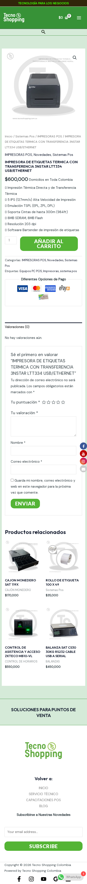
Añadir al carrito (49, 243)
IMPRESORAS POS (49, 136)
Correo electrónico (26, 462)
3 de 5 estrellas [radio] (54, 402)
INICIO (43, 788)
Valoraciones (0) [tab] (17, 327)
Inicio (8, 136)
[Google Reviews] (56, 879)
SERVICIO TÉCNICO (43, 794)
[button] (43, 32)
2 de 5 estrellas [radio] (49, 402)
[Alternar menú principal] (79, 17)
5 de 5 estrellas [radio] (63, 402)
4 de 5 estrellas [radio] (58, 402)
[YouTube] (43, 879)
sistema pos (68, 271)
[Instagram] (31, 879)
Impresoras (51, 271)
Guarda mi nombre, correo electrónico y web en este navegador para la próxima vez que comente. (43, 487)
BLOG (43, 806)
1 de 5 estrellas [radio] (44, 402)
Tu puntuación (25, 402)
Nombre (18, 443)
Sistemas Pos (25, 136)
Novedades (42, 155)
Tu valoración (24, 412)
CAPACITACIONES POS (43, 800)
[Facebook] (19, 879)
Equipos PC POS (31, 271)
